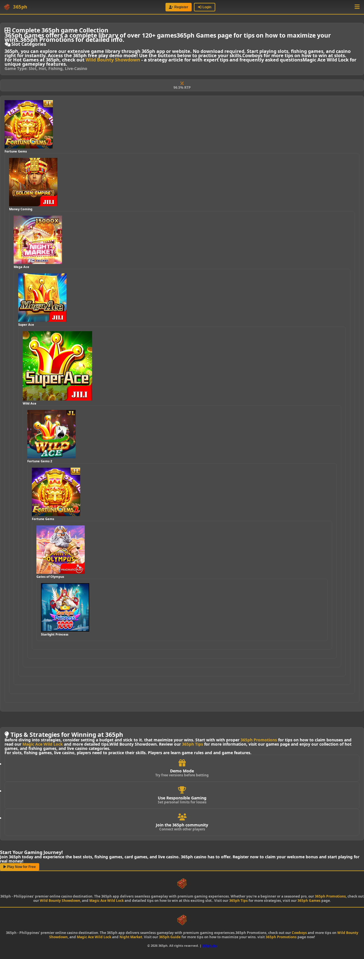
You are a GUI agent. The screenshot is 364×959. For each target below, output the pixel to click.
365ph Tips (192, 744)
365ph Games (308, 900)
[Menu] (357, 7)
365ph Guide (170, 937)
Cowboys (299, 932)
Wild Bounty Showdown (113, 60)
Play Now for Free (21, 867)
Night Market (130, 937)
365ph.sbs (209, 945)
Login (206, 7)
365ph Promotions (259, 740)
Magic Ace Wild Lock (42, 744)
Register (181, 7)
